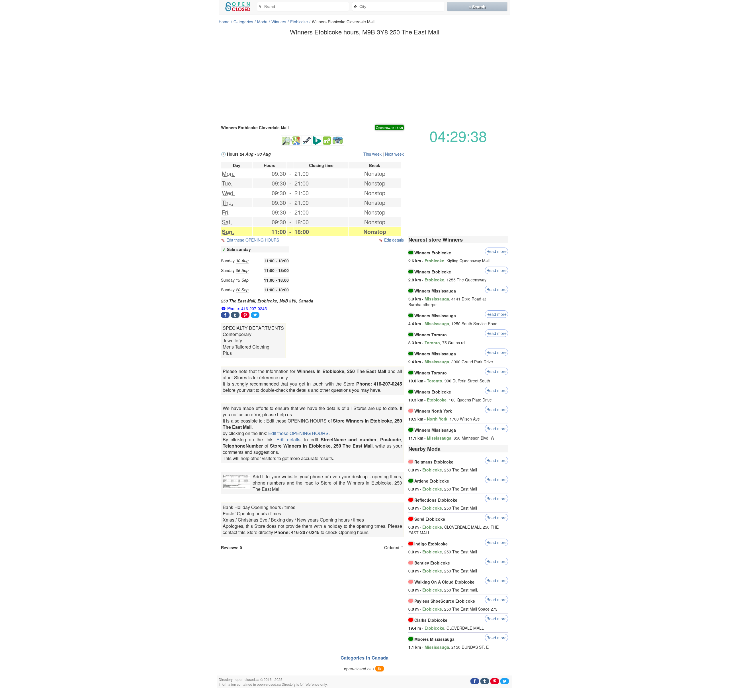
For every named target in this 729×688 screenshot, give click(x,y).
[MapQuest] (327, 140)
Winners (278, 21)
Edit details (394, 240)
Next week (394, 154)
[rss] (379, 668)
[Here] (306, 140)
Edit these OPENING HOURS (252, 240)
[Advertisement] (364, 79)
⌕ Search (477, 6)
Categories (243, 21)
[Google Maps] (296, 140)
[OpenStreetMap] (286, 140)
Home (224, 21)
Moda (262, 21)
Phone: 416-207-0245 (247, 308)
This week (372, 154)
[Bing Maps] (317, 140)
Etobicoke (299, 21)
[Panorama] (338, 140)
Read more (496, 251)
